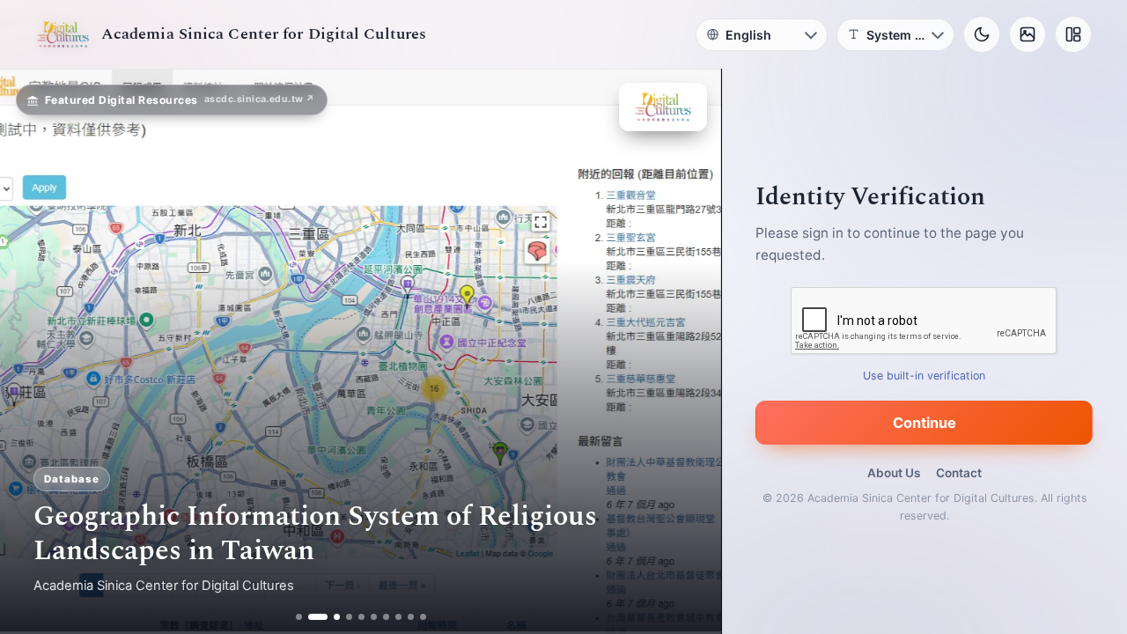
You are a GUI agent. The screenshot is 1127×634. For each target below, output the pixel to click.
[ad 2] (311, 617)
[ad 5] (361, 617)
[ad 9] (411, 617)
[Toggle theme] (981, 34)
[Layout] (1073, 34)
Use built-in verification (925, 375)
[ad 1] (299, 617)
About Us (893, 473)
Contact (959, 473)
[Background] (1027, 34)
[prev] (31, 351)
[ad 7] (386, 617)
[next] (689, 351)
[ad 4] (349, 617)
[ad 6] (374, 617)
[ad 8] (398, 617)
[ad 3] (330, 617)
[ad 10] (423, 617)
